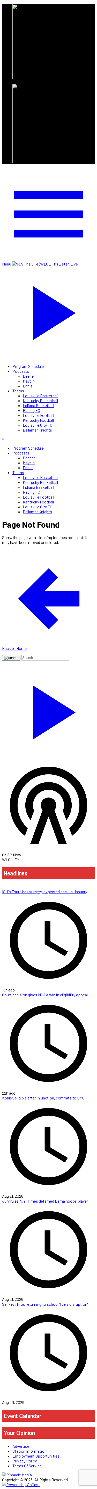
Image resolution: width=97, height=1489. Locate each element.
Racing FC (31, 410)
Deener (29, 376)
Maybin (29, 380)
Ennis (28, 385)
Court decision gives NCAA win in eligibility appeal (45, 994)
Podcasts (20, 371)
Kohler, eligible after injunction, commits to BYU (43, 1097)
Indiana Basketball (38, 405)
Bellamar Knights (37, 429)
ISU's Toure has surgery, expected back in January (44, 891)
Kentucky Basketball (40, 400)
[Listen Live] (48, 710)
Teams (18, 390)
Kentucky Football (38, 420)
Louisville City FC (37, 425)
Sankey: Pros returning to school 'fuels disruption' (45, 1304)
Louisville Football (38, 415)
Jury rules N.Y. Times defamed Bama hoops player (45, 1200)
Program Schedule (28, 366)
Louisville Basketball (40, 395)
